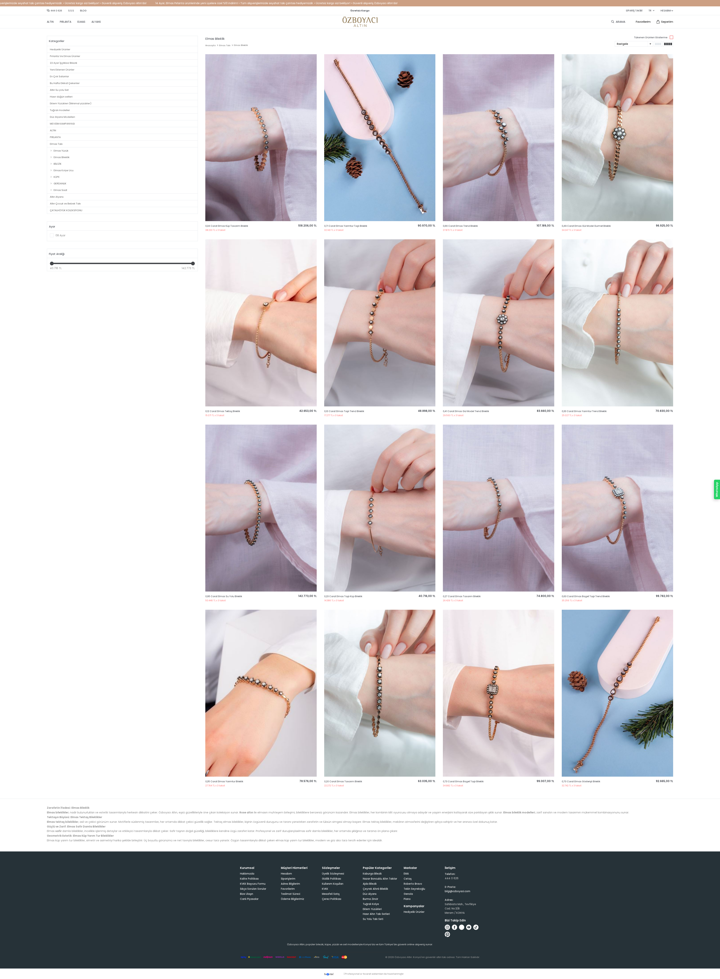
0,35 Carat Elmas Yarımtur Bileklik (224, 781)
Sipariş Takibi (634, 10)
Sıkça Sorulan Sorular (253, 889)
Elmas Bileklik (62, 157)
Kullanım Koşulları (332, 884)
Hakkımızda (247, 873)
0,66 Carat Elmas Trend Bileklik (460, 225)
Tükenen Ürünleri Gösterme (651, 37)
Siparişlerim (288, 879)
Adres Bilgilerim (290, 884)
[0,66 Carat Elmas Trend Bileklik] (498, 137)
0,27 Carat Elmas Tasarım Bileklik (462, 596)
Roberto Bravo (413, 884)
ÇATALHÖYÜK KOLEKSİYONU (66, 210)
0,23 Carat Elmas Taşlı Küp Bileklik (343, 596)
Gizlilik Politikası (331, 879)
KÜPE (57, 177)
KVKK (325, 889)
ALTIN (50, 22)
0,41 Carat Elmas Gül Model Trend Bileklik (466, 411)
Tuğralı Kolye (371, 904)
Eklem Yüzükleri (372, 909)
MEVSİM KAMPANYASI (62, 123)
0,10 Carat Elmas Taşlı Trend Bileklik (344, 411)
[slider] (52, 263)
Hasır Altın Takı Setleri (376, 914)
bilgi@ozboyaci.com (457, 891)
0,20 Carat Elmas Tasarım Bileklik (343, 781)
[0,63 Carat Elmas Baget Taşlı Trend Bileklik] (617, 508)
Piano (407, 899)
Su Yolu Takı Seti (373, 919)
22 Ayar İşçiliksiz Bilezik (63, 63)
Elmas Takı (56, 144)
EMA (406, 873)
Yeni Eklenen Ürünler (62, 69)
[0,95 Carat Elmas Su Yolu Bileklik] (261, 508)
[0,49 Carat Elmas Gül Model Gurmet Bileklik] (617, 137)
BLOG (83, 10)
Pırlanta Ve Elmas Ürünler (65, 56)
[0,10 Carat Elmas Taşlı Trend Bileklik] (380, 322)
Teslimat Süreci (290, 894)
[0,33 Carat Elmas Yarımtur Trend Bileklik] (617, 322)
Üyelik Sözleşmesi (333, 873)
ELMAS (81, 22)
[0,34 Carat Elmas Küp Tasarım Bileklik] (261, 137)
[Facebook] (454, 927)
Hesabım (286, 873)
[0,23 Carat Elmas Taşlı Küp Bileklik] (380, 508)
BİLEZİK (58, 164)
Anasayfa (210, 45)
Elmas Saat (60, 190)
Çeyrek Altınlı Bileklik (375, 889)
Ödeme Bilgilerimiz (292, 899)
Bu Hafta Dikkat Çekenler (65, 83)
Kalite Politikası (249, 879)
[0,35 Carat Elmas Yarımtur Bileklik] (261, 693)
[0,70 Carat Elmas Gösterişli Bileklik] (617, 693)
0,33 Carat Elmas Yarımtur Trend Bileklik (584, 411)
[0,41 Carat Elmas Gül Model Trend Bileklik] (498, 322)
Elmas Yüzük (61, 150)
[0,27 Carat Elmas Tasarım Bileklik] (498, 508)
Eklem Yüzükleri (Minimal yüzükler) (70, 103)
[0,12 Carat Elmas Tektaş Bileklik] (261, 322)
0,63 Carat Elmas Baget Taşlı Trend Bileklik (586, 596)
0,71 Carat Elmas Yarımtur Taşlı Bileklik (345, 225)
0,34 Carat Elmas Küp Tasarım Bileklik (226, 225)
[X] (461, 927)
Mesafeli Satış (331, 894)
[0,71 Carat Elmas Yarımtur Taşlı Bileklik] (380, 137)
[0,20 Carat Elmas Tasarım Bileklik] (380, 693)
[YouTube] (468, 927)
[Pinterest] (447, 934)
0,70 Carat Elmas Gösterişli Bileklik (581, 781)
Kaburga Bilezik (372, 873)
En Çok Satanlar (59, 76)
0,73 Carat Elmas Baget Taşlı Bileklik (463, 781)
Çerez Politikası (331, 899)
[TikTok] (475, 927)
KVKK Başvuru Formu (253, 884)
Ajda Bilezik (370, 884)
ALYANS (96, 22)
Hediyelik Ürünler (60, 49)
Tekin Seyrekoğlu (414, 889)
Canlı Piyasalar (249, 899)
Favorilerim (643, 21)
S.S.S (71, 10)
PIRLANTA (65, 22)
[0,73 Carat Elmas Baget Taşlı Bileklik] (498, 693)
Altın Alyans (57, 197)
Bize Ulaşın (246, 894)
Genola (408, 894)
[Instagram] (447, 927)
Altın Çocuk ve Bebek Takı (65, 203)
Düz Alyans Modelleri (62, 117)
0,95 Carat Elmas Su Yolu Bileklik (223, 596)
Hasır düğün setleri (61, 96)
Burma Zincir (370, 899)
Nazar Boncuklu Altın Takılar (380, 879)
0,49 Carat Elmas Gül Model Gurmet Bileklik (586, 225)
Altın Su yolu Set (59, 90)
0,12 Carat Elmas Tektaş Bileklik (222, 411)
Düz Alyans (369, 894)
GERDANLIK (60, 183)
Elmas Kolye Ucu (64, 170)
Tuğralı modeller (60, 110)
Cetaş (408, 879)
